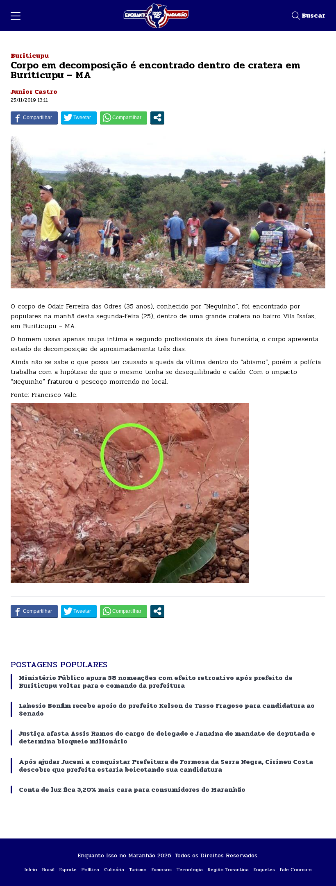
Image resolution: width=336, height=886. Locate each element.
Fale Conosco (296, 869)
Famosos (162, 869)
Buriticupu (30, 55)
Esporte (68, 869)
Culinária (114, 869)
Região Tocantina (228, 869)
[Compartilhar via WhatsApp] (123, 117)
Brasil (48, 869)
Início (31, 869)
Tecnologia (190, 869)
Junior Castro (34, 91)
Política (90, 869)
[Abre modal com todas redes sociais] (157, 117)
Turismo (138, 869)
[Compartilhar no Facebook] (34, 117)
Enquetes (264, 869)
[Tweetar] (79, 117)
